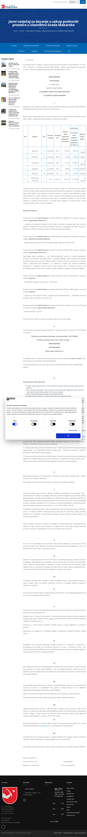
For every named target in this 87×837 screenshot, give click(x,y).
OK (68, 436)
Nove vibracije (27, 833)
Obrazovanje (70, 804)
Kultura (68, 807)
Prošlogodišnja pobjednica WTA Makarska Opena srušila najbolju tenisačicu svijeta (13, 75)
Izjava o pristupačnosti (80, 833)
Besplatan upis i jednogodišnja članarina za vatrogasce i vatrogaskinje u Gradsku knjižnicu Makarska (13, 88)
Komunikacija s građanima (53, 51)
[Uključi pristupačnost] (3, 827)
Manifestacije (70, 793)
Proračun (21, 51)
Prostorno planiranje (53, 46)
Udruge (69, 791)
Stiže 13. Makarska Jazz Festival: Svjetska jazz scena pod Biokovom (14, 101)
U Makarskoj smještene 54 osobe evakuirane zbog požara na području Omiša (13, 113)
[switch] (34, 424)
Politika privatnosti (68, 833)
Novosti (21, 31)
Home (15, 31)
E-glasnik (34, 51)
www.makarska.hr (44, 726)
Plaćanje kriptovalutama (31, 46)
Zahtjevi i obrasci (72, 46)
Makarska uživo (71, 815)
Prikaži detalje (73, 430)
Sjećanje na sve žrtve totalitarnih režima (13, 64)
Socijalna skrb (70, 799)
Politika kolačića (58, 833)
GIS (70, 51)
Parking (13, 46)
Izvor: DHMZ (54, 821)
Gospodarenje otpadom (73, 812)
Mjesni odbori (70, 788)
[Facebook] (3, 2)
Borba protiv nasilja (72, 802)
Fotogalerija (70, 796)
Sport (68, 810)
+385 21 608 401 (29, 789)
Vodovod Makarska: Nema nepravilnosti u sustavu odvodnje (13, 123)
